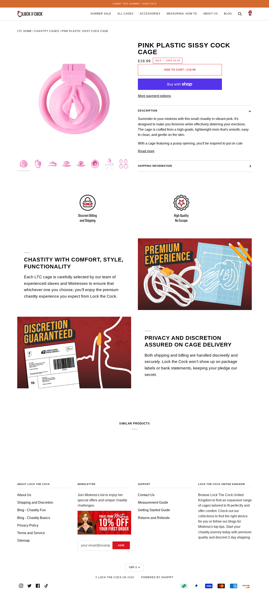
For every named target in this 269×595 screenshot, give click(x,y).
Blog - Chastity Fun (31, 510)
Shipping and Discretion (35, 502)
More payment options (154, 96)
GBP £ (133, 567)
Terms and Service (31, 533)
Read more (146, 151)
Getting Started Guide (154, 510)
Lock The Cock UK (112, 577)
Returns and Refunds (154, 518)
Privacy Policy (27, 525)
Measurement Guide (153, 502)
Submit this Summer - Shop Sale (135, 4)
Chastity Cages (46, 31)
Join (121, 545)
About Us (24, 495)
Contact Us (146, 495)
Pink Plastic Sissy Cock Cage (85, 31)
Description (147, 110)
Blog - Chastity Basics (33, 518)
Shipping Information (155, 165)
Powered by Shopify (157, 577)
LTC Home (24, 31)
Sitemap (23, 540)
